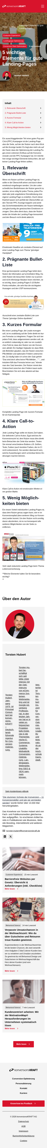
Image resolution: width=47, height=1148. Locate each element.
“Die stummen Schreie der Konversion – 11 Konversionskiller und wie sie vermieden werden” (23, 800)
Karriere (23, 1093)
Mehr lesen (10, 889)
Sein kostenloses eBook (16, 791)
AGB (23, 1126)
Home (5, 27)
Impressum (23, 1131)
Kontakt (23, 1088)
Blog (13, 27)
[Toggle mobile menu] (42, 6)
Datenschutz (23, 1121)
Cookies (23, 1141)
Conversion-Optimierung (23, 1079)
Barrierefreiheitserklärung (23, 1136)
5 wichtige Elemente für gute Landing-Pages (31, 26)
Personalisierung (23, 1084)
